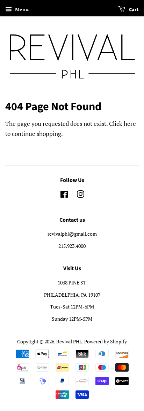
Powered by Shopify (105, 341)
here (130, 124)
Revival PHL (69, 341)
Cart (133, 9)
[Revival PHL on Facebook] (64, 195)
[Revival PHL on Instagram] (80, 195)
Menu (21, 9)
